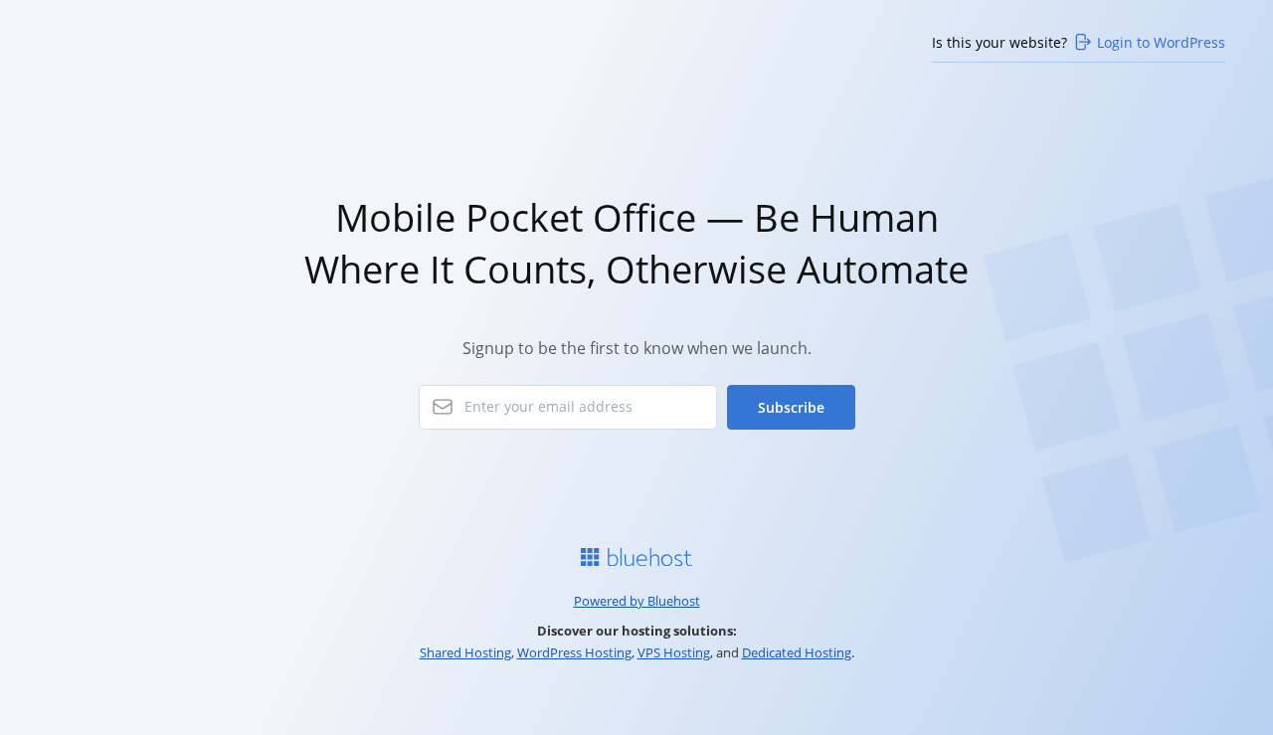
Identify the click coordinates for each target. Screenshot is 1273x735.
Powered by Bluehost (637, 601)
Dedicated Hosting (796, 652)
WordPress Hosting (574, 652)
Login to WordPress (1161, 42)
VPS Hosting (673, 652)
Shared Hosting (465, 652)
